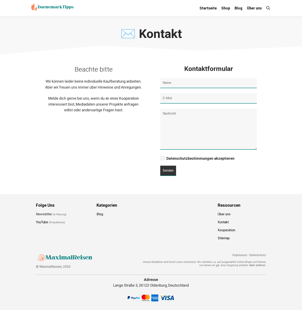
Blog (238, 8)
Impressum (239, 255)
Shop (225, 8)
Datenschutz (257, 255)
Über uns (254, 8)
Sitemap (224, 238)
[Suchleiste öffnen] (268, 8)
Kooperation (226, 230)
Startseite (208, 8)
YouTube (42, 222)
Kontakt (223, 222)
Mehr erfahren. (257, 265)
